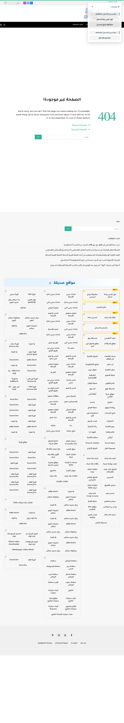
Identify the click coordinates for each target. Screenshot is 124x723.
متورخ (110, 402)
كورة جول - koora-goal (32, 353)
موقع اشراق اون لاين (92, 344)
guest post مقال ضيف (53, 442)
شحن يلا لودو (71, 388)
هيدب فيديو (92, 421)
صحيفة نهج (110, 388)
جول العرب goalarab (31, 301)
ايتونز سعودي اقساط (71, 314)
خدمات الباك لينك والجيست (71, 442)
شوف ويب (92, 370)
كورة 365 (31, 294)
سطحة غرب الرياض (53, 575)
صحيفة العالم (101, 523)
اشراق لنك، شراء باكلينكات (110, 470)
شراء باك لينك (110, 458)
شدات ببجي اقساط (71, 295)
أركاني (110, 437)
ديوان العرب (71, 470)
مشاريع (53, 470)
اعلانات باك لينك (70, 476)
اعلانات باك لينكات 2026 (23, 502)
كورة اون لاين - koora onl (32, 380)
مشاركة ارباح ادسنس (92, 295)
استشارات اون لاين (92, 414)
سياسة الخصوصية (45, 643)
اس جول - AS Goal (14, 388)
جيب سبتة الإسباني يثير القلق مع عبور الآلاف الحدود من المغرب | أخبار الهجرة (92, 245)
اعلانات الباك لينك (92, 470)
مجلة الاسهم (110, 375)
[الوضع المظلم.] (4, 25)
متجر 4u (70, 348)
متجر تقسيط (53, 329)
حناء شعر (53, 417)
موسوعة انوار (110, 448)
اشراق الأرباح (92, 448)
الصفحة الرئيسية (79, 129)
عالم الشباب (101, 307)
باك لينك (53, 476)
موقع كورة (23, 442)
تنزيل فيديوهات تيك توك (32, 542)
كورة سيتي (14, 294)
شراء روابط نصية (110, 464)
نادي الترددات (110, 413)
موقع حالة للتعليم (92, 508)
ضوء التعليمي (109, 338)
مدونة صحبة (110, 443)
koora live (14, 360)
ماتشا (53, 425)
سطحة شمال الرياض (71, 575)
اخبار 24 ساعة (110, 515)
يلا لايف (23, 308)
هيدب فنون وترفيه (92, 516)
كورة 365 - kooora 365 (32, 388)
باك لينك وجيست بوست (92, 494)
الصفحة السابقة (79, 125)
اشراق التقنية (92, 356)
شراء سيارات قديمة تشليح (62, 614)
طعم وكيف (109, 432)
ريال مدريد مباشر (71, 505)
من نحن (83, 643)
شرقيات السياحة (92, 443)
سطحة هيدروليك (53, 566)
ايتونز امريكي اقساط (53, 365)
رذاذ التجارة (92, 426)
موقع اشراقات (110, 343)
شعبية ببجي (71, 396)
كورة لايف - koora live (31, 475)
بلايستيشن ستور (70, 401)
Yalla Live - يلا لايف (14, 372)
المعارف (110, 421)
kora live (14, 399)
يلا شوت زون (32, 518)
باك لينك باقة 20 (53, 449)
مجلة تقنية (92, 501)
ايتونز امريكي (53, 308)
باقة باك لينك (110, 317)
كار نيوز (92, 388)
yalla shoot (53, 491)
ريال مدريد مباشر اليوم (32, 319)
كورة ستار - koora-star (14, 345)
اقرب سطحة (53, 582)
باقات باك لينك (92, 464)
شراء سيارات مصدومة (53, 607)
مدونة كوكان (92, 383)
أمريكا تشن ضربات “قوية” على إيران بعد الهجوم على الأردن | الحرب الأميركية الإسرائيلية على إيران (85, 265)
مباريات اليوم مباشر (71, 498)
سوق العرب (70, 449)
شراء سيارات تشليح (71, 599)
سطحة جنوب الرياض (71, 583)
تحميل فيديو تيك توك (14, 534)
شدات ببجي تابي (53, 302)
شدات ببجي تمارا (53, 294)
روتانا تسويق (110, 407)
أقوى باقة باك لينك (53, 455)
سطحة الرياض (71, 561)
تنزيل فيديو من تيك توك (32, 534)
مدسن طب (110, 493)
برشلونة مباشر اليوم (14, 319)
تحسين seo (92, 317)
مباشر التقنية (92, 437)
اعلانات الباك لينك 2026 (92, 486)
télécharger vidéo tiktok (23, 549)
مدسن (92, 402)
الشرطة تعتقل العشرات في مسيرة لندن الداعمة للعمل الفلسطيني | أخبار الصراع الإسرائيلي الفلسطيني (83, 250)
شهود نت (92, 432)
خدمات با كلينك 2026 (71, 463)
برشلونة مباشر (53, 497)
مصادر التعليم (110, 501)
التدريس (110, 477)
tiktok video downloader (14, 542)
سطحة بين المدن (70, 567)
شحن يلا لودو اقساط (53, 314)
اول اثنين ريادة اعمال (110, 295)
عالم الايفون (110, 383)
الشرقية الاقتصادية (92, 376)
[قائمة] (1, 25)
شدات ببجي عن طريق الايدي (53, 349)
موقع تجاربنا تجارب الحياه (53, 463)
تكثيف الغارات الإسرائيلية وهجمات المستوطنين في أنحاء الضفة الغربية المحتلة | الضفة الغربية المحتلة (82, 255)
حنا (71, 425)
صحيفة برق (92, 338)
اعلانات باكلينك (62, 481)
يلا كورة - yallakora (14, 380)
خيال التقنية (110, 370)
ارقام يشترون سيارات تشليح (71, 607)
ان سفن (110, 364)
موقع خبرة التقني (110, 395)
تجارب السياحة (78, 24)
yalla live (23, 334)
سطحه (53, 561)
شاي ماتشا (70, 431)
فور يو (53, 372)
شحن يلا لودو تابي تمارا (53, 357)
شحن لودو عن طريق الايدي (53, 389)
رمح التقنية (110, 426)
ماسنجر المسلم (101, 328)
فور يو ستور (53, 342)
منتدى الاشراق (110, 485)
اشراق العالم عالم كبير (92, 478)
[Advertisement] (62, 62)
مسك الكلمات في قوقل (110, 357)
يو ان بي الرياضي (110, 507)
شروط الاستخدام (61, 643)
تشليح (70, 590)
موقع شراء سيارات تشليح (53, 599)
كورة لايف (32, 405)
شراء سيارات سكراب (53, 591)
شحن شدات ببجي (71, 381)
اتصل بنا (74, 643)
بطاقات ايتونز (53, 396)
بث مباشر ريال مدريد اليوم (14, 301)
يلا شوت (71, 491)
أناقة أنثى (92, 394)
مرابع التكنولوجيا (92, 364)
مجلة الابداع (92, 407)
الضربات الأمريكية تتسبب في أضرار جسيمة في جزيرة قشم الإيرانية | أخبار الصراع (90, 260)
